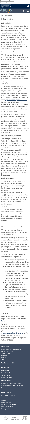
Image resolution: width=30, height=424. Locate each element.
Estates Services (6, 377)
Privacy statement (7, 407)
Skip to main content (6, 3)
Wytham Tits (5, 371)
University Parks (6, 375)
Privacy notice (5, 409)
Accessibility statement (8, 404)
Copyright (4, 400)
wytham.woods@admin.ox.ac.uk (16, 100)
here (2, 321)
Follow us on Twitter (8, 395)
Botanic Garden (6, 373)
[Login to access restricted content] (27, 6)
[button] (23, 6)
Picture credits (6, 402)
